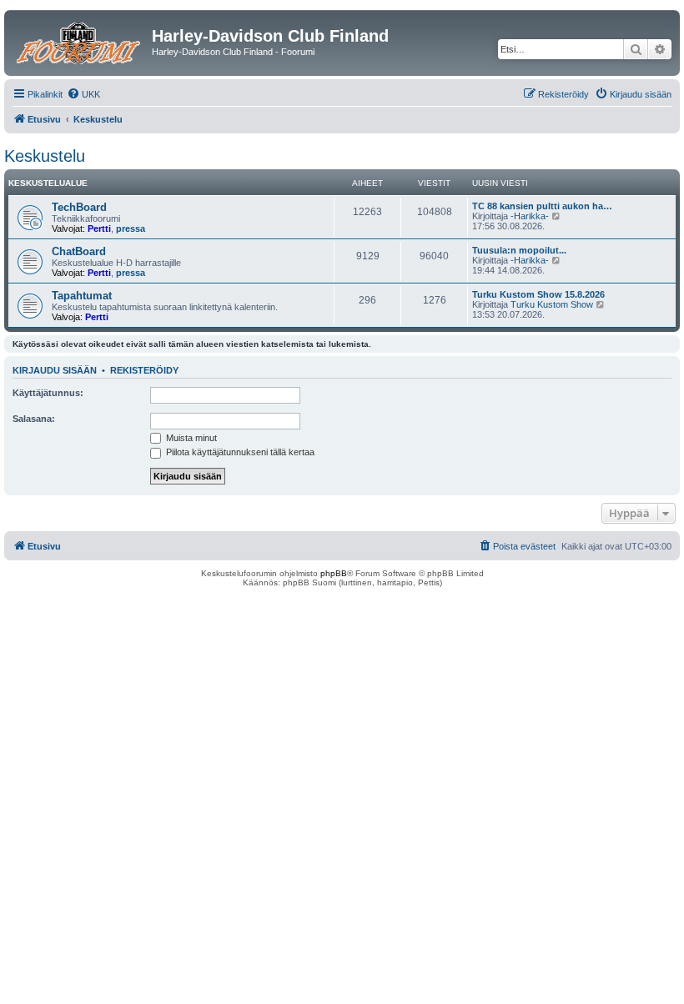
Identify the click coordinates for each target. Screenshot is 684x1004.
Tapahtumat (82, 295)
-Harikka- (529, 216)
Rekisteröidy (144, 370)
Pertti (99, 228)
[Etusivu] (80, 41)
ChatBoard (79, 251)
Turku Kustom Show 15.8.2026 (538, 294)
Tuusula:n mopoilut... (519, 250)
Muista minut (190, 438)
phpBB (333, 573)
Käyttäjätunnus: (48, 393)
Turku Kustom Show (551, 304)
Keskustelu (44, 156)
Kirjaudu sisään (55, 370)
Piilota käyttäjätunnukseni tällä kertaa (238, 452)
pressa (130, 228)
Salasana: (34, 419)
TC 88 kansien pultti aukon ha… (542, 206)
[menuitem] (83, 94)
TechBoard (79, 207)
